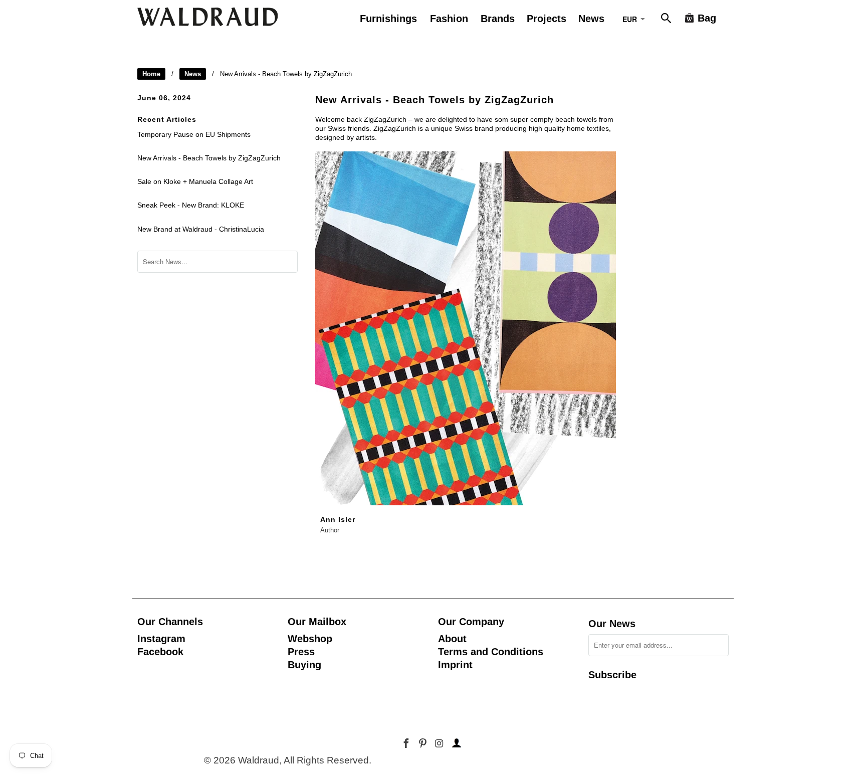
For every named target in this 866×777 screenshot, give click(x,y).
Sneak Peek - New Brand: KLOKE (190, 205)
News (192, 74)
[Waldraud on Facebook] (407, 743)
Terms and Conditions (490, 651)
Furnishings (388, 18)
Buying (304, 664)
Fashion (449, 18)
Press (301, 651)
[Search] (667, 20)
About (452, 638)
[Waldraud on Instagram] (440, 743)
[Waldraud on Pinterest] (423, 743)
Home (151, 74)
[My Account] (455, 743)
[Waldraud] (207, 17)
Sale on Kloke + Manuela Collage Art (195, 181)
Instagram (161, 638)
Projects (546, 18)
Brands (498, 18)
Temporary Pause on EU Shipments (194, 134)
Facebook (160, 651)
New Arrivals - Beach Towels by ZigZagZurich (209, 158)
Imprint (455, 664)
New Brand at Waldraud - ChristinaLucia (200, 229)
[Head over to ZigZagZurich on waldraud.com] (465, 508)
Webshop (310, 638)
